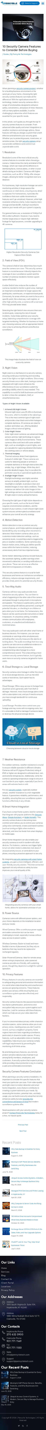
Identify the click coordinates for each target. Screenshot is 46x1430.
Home (4, 1268)
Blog (3, 1276)
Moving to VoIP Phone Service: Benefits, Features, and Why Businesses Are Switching (25, 1165)
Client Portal (7, 1283)
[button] (43, 3)
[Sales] (3, 1353)
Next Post (23, 1131)
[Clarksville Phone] (3, 1339)
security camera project (26, 88)
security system (15, 790)
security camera (29, 141)
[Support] (3, 1360)
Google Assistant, (15, 817)
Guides (6, 54)
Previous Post (23, 1125)
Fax (8, 1345)
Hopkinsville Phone (15, 1331)
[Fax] (3, 1346)
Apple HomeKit (30, 817)
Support (10, 1359)
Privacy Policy (8, 1290)
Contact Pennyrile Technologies (22, 1113)
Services (5, 1272)
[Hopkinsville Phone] (3, 1332)
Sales (9, 1352)
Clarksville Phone (14, 1338)
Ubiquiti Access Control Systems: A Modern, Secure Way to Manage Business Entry (27, 1399)
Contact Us (6, 1279)
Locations (6, 1287)
